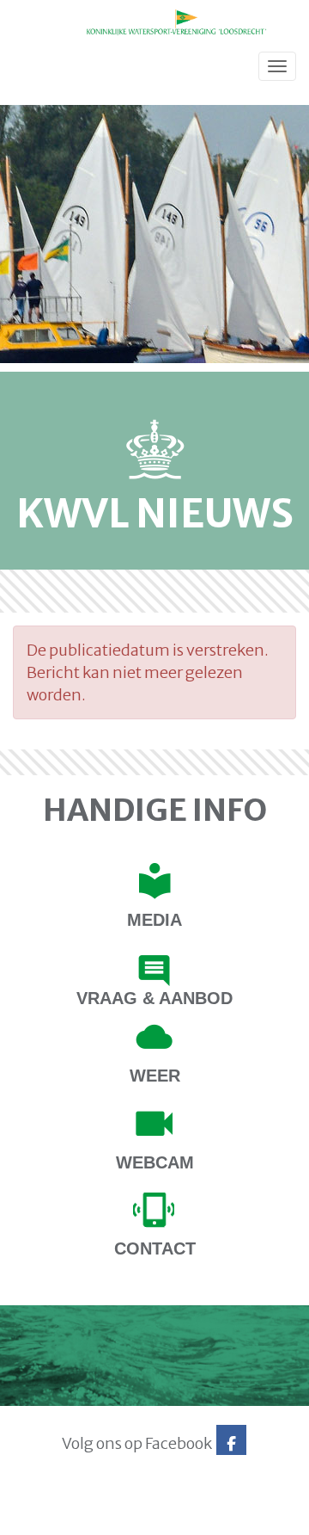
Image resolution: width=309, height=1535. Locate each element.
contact (155, 1248)
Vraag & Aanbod (154, 998)
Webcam (155, 1162)
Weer (155, 1075)
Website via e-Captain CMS (66, 1517)
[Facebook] (231, 1443)
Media (154, 919)
